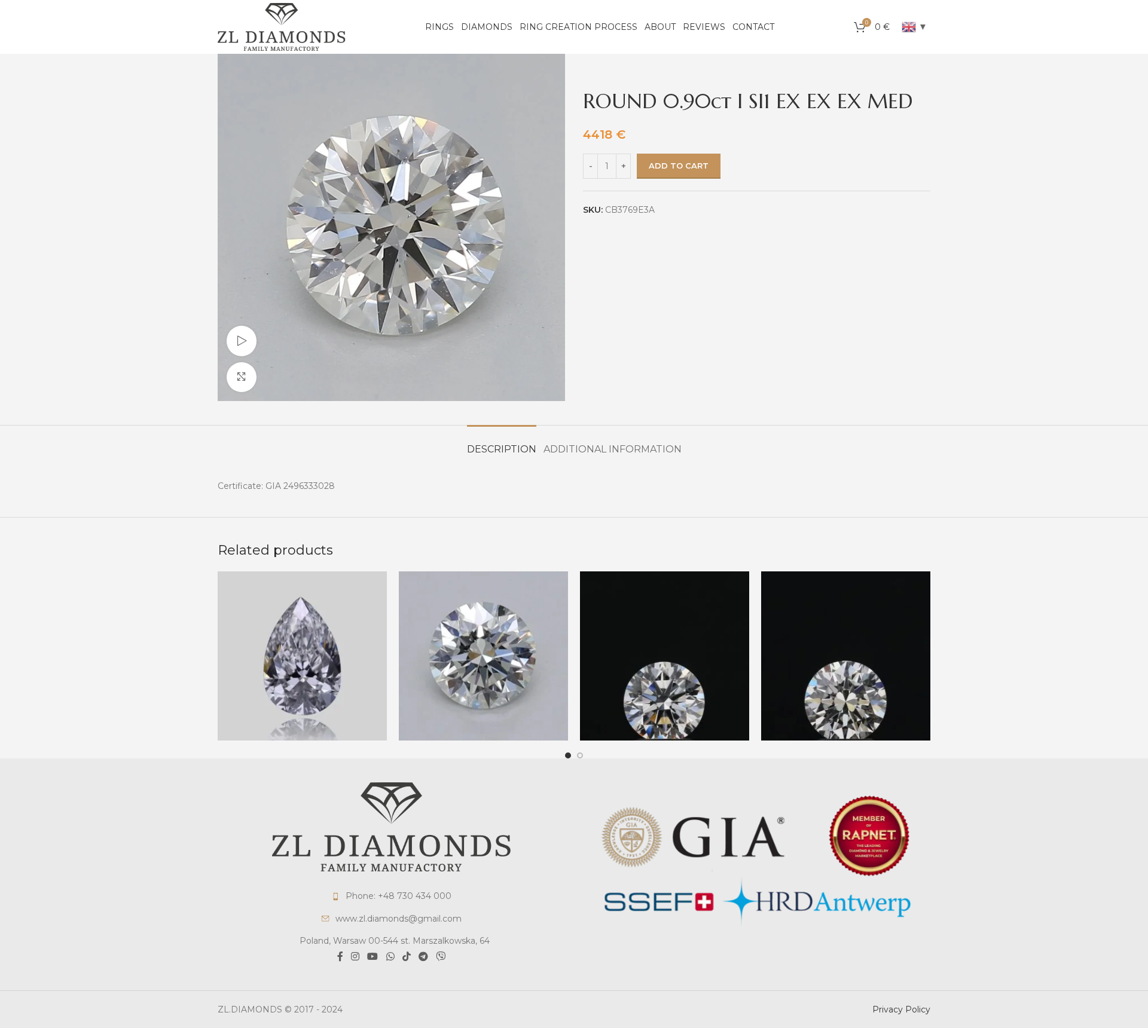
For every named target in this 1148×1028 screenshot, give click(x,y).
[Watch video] (242, 341)
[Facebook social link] (340, 957)
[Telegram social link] (423, 957)
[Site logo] (282, 26)
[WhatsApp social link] (390, 957)
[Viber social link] (441, 957)
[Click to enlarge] (242, 377)
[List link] (391, 895)
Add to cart (679, 165)
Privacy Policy (901, 1009)
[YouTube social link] (373, 957)
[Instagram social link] (355, 957)
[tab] (501, 443)
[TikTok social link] (406, 957)
